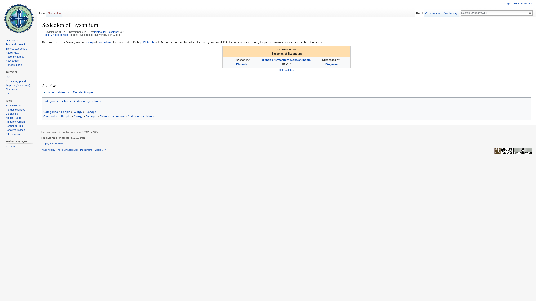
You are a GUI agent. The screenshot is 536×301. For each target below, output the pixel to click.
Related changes (15, 109)
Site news (11, 89)
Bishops (65, 101)
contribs (113, 32)
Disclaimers (86, 150)
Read (419, 13)
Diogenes (331, 64)
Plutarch (148, 42)
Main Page (12, 40)
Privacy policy (48, 150)
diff (47, 34)
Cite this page (13, 134)
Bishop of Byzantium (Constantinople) (286, 59)
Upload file (12, 113)
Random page (14, 65)
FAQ (8, 77)
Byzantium (105, 42)
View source (432, 13)
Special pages (14, 117)
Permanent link (14, 126)
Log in (508, 3)
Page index (12, 52)
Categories (50, 101)
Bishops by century (112, 116)
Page (41, 13)
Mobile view (100, 150)
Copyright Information (52, 143)
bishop (89, 42)
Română (10, 146)
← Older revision (59, 34)
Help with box (286, 70)
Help (8, 93)
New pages (12, 60)
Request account (523, 3)
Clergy (78, 112)
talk (105, 32)
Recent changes (15, 56)
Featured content (15, 44)
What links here (14, 105)
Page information (15, 130)
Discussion (54, 13)
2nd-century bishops (87, 101)
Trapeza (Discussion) (18, 85)
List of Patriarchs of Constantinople (70, 92)
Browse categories (16, 48)
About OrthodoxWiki (68, 150)
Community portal (16, 81)
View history (450, 13)
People (65, 112)
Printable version (15, 121)
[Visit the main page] (18, 16)
